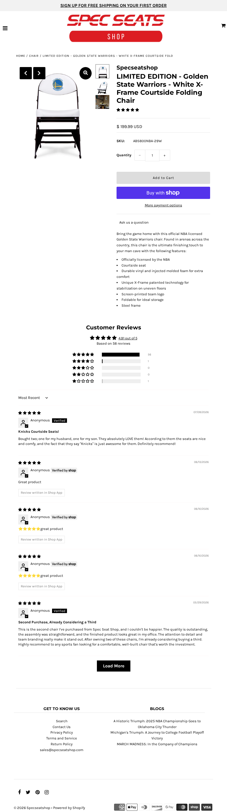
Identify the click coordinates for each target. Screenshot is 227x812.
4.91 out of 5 (127, 338)
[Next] (39, 73)
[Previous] (26, 73)
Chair (34, 56)
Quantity (124, 155)
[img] (29, 413)
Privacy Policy (61, 732)
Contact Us (62, 727)
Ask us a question (134, 222)
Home (20, 56)
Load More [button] (113, 665)
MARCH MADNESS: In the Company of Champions (157, 744)
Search (62, 721)
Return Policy (62, 744)
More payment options (163, 205)
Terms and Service (61, 738)
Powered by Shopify (69, 808)
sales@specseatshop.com (61, 750)
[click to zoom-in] (85, 73)
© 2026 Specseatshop (32, 808)
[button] (128, 110)
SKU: (121, 141)
